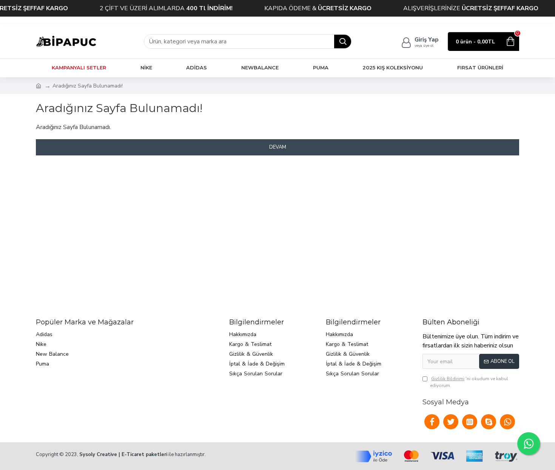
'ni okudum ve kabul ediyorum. (469, 382)
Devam (277, 147)
